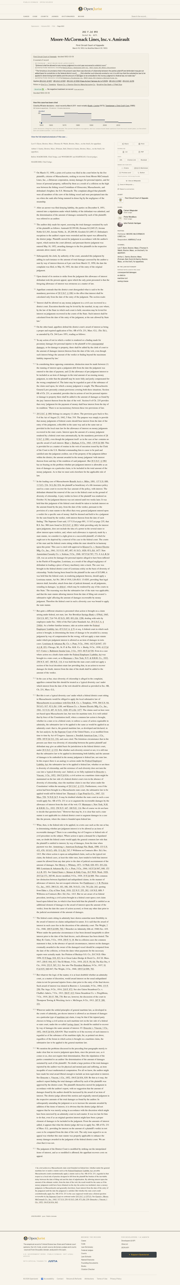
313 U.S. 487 (48, 709)
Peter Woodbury (130, 217)
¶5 (35, 276)
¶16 (34, 825)
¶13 (34, 610)
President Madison (82, 965)
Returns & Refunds (74, 1279)
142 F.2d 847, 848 (96, 868)
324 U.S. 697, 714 (45, 618)
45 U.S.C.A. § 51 (67, 629)
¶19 (34, 1009)
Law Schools (86, 1257)
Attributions (89, 1279)
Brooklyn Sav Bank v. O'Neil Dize (109, 85)
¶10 (34, 364)
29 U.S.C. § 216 (128, 81)
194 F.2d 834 (62, 775)
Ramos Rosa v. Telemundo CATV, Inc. (76, 68)
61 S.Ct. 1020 (80, 550)
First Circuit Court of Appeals (90, 45)
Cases (26, 16)
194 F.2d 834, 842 (51, 1202)
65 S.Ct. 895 (63, 618)
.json (43, 1216)
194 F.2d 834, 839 (79, 1077)
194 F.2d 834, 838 (50, 1031)
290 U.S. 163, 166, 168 (61, 886)
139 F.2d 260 (98, 442)
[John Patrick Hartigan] (120, 224)
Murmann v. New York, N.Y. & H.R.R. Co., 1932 (85, 658)
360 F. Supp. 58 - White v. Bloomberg (102, 68)
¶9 (35, 340)
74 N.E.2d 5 (52, 797)
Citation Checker (88, 1269)
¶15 (34, 695)
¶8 (35, 326)
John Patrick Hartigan (132, 223)
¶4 (35, 255)
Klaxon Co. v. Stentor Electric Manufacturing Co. (76, 85)
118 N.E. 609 (96, 890)
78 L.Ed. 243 (92, 886)
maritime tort (63, 1017)
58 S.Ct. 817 (42, 706)
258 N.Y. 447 (43, 661)
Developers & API (128, 1241)
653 (96, 864)
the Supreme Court (63, 731)
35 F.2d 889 (88, 875)
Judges (55, 16)
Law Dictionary (87, 1247)
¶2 (35, 207)
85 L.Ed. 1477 (93, 550)
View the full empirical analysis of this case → (49, 137)
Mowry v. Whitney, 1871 (70, 864)
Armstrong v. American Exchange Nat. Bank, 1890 (76, 846)
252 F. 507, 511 (54, 965)
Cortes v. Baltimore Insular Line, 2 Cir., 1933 (61, 650)
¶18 (34, 974)
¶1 (35, 172)
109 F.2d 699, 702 (55, 928)
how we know (79, 89)
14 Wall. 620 (88, 864)
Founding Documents (89, 1263)
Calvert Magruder (131, 210)
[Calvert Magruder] (120, 211)
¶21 (34, 1148)
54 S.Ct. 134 (79, 886)
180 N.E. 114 (56, 661)
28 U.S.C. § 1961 (115, 81)
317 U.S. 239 (63, 1199)
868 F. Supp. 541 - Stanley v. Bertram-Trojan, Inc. (101, 78)
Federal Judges (87, 1250)
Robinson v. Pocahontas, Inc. (73, 78)
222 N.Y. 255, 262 (80, 890)
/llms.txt (124, 1244)
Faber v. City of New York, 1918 (56, 890)
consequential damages (127, 272)
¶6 (35, 289)
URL (121, 160)
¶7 (35, 302)
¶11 (34, 413)
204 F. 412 (69, 992)
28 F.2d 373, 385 (44, 875)
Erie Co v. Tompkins (48, 85)
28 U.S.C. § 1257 (46, 81)
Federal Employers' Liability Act (87, 654)
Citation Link (131, 160)
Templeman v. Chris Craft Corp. (117, 106)
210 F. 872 (67, 989)
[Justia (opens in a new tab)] (53, 1261)
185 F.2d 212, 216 (50, 738)
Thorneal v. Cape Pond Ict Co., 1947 (83, 793)
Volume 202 (45, 26)
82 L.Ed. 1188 (55, 706)
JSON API (125, 1248)
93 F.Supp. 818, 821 (51, 957)
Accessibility (47, 1279)
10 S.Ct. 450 (51, 850)
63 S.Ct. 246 (73, 1199)
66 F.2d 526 (88, 650)
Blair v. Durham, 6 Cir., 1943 (78, 442)
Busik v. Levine (93, 106)
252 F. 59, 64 (89, 961)
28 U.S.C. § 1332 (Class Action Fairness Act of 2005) (87, 81)
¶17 (34, 918)
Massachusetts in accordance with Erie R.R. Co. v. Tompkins (64, 702)
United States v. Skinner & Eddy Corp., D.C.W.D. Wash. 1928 (80, 872)
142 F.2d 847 (96, 643)
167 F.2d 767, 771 (90, 553)
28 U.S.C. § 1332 (50, 749)
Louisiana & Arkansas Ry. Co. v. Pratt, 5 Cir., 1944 (65, 643)
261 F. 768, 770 (55, 996)
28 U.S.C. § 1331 (59, 81)
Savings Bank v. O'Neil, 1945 (95, 614)
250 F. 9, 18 (68, 939)
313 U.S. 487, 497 (64, 550)
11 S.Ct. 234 (42, 484)
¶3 (35, 224)
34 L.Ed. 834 (55, 484)
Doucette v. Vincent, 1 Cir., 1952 (55, 1077)
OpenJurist (35, 26)
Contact (60, 1279)
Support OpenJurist (139, 1255)
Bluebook (144, 160)
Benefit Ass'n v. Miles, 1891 (82, 481)
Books (81, 16)
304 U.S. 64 (103, 702)
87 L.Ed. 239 (84, 1199)
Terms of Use (102, 1279)
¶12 (34, 481)
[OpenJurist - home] (90, 8)
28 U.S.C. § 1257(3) (83, 1196)
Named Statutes (87, 1260)
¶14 (34, 678)
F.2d (53, 26)
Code (35, 16)
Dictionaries (68, 16)
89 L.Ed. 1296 (77, 618)
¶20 (34, 1048)
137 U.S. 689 (102, 481)
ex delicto (61, 586)
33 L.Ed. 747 (64, 850)
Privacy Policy (115, 1279)
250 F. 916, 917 (49, 961)
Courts (44, 16)
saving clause (73, 1024)
